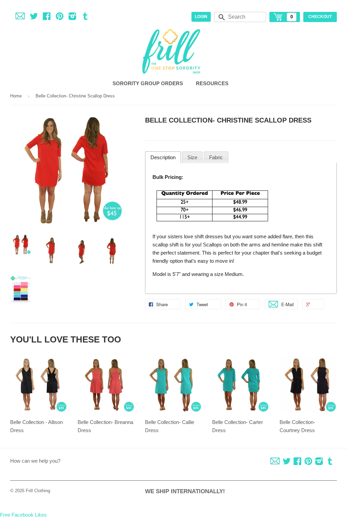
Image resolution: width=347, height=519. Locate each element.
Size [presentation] (192, 157)
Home (16, 95)
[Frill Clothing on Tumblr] (85, 17)
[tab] (163, 157)
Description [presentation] (163, 157)
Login (201, 16)
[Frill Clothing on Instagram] (72, 17)
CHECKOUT (320, 16)
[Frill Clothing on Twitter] (34, 17)
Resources (213, 83)
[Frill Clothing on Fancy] (20, 17)
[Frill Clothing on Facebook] (47, 17)
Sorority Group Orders (148, 83)
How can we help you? (35, 461)
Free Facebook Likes (23, 515)
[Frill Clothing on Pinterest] (60, 17)
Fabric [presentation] (216, 157)
